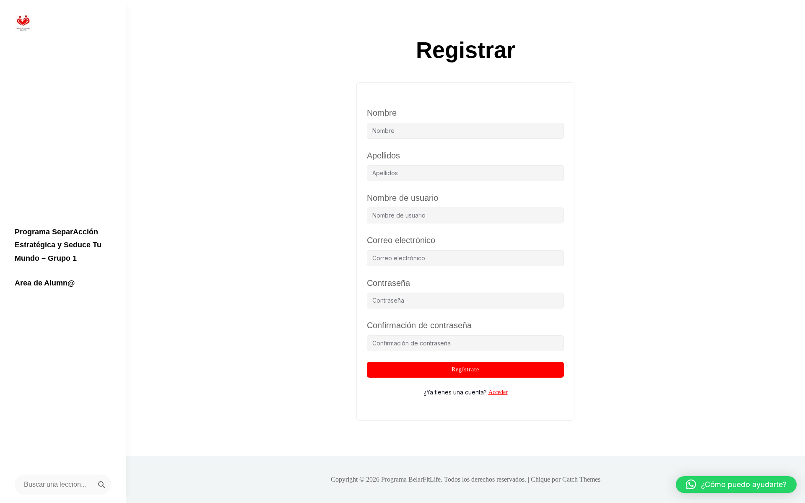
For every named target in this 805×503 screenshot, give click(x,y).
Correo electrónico (401, 240)
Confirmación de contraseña (419, 325)
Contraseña (388, 283)
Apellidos (383, 155)
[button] (736, 484)
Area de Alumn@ (45, 283)
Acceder (498, 392)
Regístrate (465, 369)
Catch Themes (581, 479)
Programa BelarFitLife (411, 479)
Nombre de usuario (402, 197)
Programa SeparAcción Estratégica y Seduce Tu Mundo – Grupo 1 (58, 245)
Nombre (382, 112)
